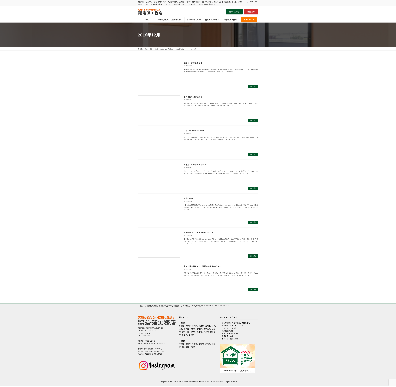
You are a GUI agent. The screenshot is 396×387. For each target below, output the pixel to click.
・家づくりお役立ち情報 (229, 339)
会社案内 (188, 306)
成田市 (207, 326)
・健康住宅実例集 (226, 331)
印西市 (184, 335)
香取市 (181, 326)
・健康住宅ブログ (226, 336)
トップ (141, 305)
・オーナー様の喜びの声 (229, 333)
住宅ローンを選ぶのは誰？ (195, 130)
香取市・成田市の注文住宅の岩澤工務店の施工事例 (154, 306)
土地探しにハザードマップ (195, 164)
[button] (234, 11)
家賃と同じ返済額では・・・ (196, 97)
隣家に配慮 (188, 198)
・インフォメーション (228, 328)
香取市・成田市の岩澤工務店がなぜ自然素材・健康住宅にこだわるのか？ (167, 305)
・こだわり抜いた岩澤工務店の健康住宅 (235, 323)
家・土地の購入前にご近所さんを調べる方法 (202, 266)
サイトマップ (198, 306)
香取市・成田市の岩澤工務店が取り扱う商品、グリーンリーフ (209, 305)
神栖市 (181, 344)
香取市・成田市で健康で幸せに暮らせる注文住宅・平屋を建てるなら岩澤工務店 (195, 382)
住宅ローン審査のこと (193, 63)
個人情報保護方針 (177, 306)
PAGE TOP (385, 373)
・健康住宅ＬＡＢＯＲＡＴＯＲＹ (232, 325)
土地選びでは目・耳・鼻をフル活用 (198, 232)
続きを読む (253, 86)
